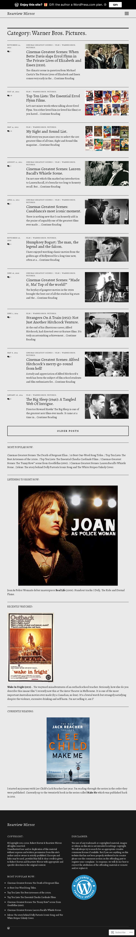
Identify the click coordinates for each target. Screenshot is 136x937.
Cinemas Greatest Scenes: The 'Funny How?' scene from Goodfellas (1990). (34, 904)
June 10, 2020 (13, 273)
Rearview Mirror (21, 13)
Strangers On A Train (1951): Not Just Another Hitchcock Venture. (52, 320)
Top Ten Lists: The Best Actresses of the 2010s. (29, 892)
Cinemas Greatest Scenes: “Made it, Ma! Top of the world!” (53, 282)
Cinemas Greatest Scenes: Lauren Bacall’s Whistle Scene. (53, 171)
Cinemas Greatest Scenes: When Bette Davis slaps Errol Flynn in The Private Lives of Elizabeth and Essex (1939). (53, 58)
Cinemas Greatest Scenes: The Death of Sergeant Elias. (37, 455)
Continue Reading (64, 78)
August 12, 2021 (14, 162)
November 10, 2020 (14, 239)
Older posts (68, 431)
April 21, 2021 (13, 200)
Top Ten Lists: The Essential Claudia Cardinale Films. (69, 459)
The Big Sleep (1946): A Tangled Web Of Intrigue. (51, 401)
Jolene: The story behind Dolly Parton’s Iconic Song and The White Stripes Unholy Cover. (65, 467)
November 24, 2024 (14, 46)
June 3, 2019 (12, 313)
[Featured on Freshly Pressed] (84, 899)
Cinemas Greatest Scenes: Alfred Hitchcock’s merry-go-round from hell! (52, 364)
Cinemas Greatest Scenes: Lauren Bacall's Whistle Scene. (34, 910)
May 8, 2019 (12, 353)
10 (11, 95)
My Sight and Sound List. (47, 131)
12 (11, 131)
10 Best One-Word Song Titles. (87, 455)
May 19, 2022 (13, 127)
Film (57, 45)
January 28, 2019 (15, 395)
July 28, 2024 (13, 91)
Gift (115, 5)
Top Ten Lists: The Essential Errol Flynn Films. (53, 98)
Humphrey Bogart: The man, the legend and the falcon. (52, 244)
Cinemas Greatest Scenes (39, 45)
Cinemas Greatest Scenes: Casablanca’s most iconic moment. (53, 209)
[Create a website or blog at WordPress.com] (8, 928)
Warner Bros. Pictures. (45, 91)
